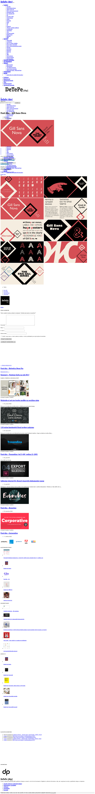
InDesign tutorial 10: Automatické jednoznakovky (14, 619)
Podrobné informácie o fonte (7, 172)
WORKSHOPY (7, 72)
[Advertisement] (47, 354)
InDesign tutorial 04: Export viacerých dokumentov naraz (22, 481)
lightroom (9, 51)
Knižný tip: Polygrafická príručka (10, 696)
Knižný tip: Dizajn (7, 568)
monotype (6, 294)
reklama (6, 787)
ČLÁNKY (6, 5)
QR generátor (9, 66)
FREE (8, 37)
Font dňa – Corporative (9, 533)
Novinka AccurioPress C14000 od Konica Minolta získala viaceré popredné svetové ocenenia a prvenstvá (25, 629)
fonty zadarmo (10, 56)
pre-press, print (10, 16)
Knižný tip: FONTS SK (8, 589)
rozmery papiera (10, 57)
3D (7, 25)
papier (8, 19)
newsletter (7, 788)
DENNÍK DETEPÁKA (9, 60)
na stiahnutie (9, 29)
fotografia (9, 20)
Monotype (8, 168)
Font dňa (6, 291)
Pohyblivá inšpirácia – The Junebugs (11, 611)
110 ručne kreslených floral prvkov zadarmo (17, 427)
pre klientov (9, 42)
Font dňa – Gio (7, 579)
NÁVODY (6, 39)
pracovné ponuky (10, 33)
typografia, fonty (10, 12)
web (7, 23)
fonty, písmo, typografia (12, 44)
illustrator (9, 50)
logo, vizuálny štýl (10, 13)
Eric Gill (14, 166)
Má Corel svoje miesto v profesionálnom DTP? (24, 736)
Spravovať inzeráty (9, 85)
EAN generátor (10, 64)
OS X (7, 53)
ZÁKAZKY (9, 36)
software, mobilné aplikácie (13, 27)
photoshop (9, 49)
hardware (9, 26)
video (8, 32)
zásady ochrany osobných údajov (13, 784)
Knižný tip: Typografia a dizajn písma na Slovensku (14, 685)
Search (17, 102)
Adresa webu (3, 333)
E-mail (2, 330)
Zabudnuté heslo (8, 80)
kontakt (6, 790)
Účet (5, 82)
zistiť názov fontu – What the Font (14, 70)
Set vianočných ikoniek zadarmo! (10, 651)
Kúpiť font (3, 174)
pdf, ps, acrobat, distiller (12, 43)
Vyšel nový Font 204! (8, 600)
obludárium (9, 30)
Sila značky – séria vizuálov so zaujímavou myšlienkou (15, 640)
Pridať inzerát (8, 83)
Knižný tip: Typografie (8, 675)
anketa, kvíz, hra (10, 9)
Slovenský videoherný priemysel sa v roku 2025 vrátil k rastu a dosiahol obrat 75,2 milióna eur (23, 557)
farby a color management (12, 11)
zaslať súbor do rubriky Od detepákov (15, 75)
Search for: (3, 101)
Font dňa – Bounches (8, 508)
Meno (2, 327)
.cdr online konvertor (11, 67)
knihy (8, 22)
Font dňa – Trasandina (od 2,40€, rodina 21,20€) (19, 454)
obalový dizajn (10, 18)
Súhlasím (53, 792)
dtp (7, 15)
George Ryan (8, 166)
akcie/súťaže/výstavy (11, 8)
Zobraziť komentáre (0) (8, 342)
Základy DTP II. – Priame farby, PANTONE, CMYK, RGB (27, 734)
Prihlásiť (6, 77)
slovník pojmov (10, 58)
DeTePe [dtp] (7, 2)
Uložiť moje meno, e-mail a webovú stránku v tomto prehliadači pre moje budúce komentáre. (24, 336)
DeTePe (6, 117)
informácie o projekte (10, 785)
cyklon (5, 736)
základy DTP (9, 40)
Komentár (3, 325)
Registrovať (7, 79)
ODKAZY (6, 63)
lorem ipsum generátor (12, 69)
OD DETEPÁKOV (8, 61)
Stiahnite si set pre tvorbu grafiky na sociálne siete (20, 400)
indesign (8, 47)
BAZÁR (5, 73)
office (8, 54)
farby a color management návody (14, 46)
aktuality (9, 6)
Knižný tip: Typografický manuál (10, 707)
